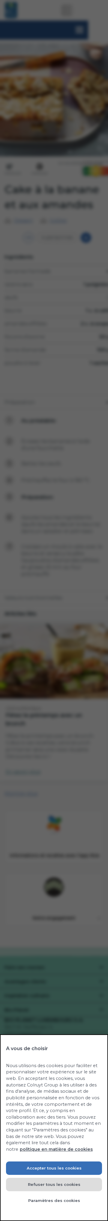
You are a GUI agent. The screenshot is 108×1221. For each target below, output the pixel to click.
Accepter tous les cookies (54, 1168)
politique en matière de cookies (56, 1149)
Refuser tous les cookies (54, 1184)
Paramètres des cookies (54, 1200)
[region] (54, 1127)
